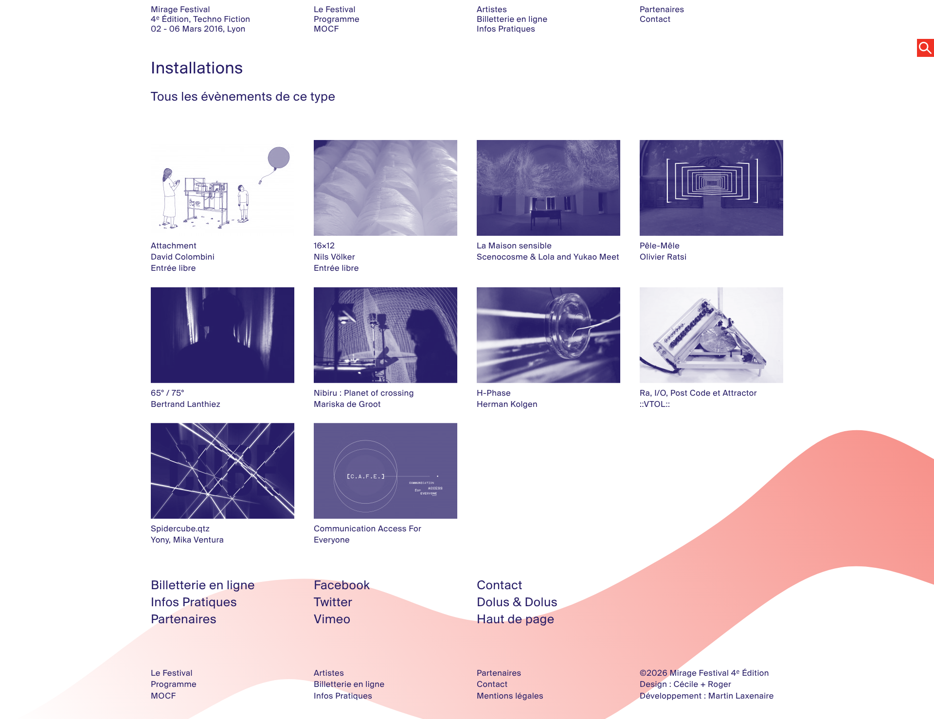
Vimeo (332, 619)
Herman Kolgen (507, 404)
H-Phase (494, 393)
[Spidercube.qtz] (222, 471)
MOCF (326, 29)
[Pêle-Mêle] (711, 188)
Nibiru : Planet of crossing (364, 393)
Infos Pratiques (506, 29)
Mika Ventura (198, 540)
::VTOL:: (655, 404)
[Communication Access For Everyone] (385, 471)
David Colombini (183, 257)
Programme (336, 19)
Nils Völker (334, 257)
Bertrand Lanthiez (185, 404)
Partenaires (662, 9)
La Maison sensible (514, 246)
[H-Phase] (548, 335)
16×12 (324, 246)
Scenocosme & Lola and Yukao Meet (548, 257)
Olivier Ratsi (663, 257)
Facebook (342, 585)
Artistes (492, 9)
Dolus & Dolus (517, 602)
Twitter (333, 602)
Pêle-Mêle (660, 246)
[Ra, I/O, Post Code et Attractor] (711, 335)
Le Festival (335, 9)
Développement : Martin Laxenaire (707, 696)
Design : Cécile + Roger (685, 684)
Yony (160, 540)
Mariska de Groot (347, 404)
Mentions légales (510, 696)
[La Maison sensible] (548, 188)
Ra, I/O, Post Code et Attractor (698, 393)
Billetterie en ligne (512, 19)
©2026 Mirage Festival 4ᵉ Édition (704, 673)
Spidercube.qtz (180, 529)
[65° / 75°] (222, 335)
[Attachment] (222, 188)
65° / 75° (167, 393)
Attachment (174, 246)
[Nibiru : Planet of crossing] (385, 335)
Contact (655, 19)
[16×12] (385, 188)
